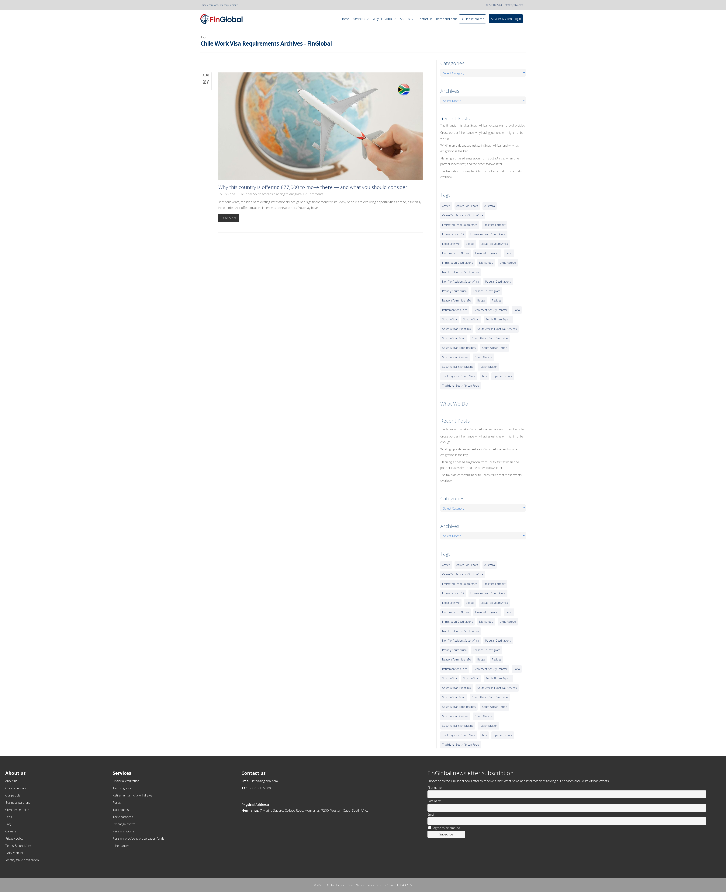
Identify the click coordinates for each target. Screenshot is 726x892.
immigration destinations (457, 262)
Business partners (17, 802)
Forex (117, 802)
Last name (434, 801)
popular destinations (498, 281)
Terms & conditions (18, 846)
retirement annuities (454, 310)
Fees (8, 817)
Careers (10, 831)
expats (470, 244)
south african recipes (455, 357)
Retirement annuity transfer (490, 310)
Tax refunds (121, 810)
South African (471, 319)
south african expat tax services (497, 329)
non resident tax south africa (460, 272)
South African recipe (494, 348)
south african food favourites (490, 338)
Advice (446, 206)
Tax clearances (123, 817)
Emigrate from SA (453, 234)
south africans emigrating (457, 366)
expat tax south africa (494, 244)
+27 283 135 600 (259, 788)
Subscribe (446, 834)
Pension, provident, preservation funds (138, 838)
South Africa (449, 319)
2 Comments (314, 194)
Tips (484, 376)
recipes (496, 300)
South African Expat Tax (456, 329)
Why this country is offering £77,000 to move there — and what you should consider (312, 187)
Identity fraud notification (22, 860)
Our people (12, 795)
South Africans (483, 357)
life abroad (486, 262)
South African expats (498, 319)
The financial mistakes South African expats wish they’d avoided (482, 125)
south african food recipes (459, 348)
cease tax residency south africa (462, 215)
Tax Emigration (123, 788)
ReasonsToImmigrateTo (456, 300)
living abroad (508, 262)
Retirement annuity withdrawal (133, 795)
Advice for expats (467, 206)
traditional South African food (460, 385)
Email (430, 814)
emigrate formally (494, 225)
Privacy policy (14, 838)
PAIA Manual (14, 853)
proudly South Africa (454, 291)
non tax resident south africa (460, 281)
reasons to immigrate (486, 291)
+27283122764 (494, 5)
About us (11, 781)
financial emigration (487, 253)
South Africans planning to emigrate (277, 194)
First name (434, 788)
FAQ (8, 824)
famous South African (455, 253)
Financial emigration (126, 781)
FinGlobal (229, 194)
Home (203, 5)
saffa (517, 310)
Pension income (123, 831)
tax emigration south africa (458, 376)
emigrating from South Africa (488, 234)
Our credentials (15, 788)
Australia (489, 206)
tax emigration (488, 366)
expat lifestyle (451, 244)
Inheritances (121, 846)
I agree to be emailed (446, 828)
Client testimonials (17, 810)
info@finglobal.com (513, 5)
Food (509, 253)
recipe (481, 300)
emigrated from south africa (459, 225)
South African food (453, 338)
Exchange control (124, 824)
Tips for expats (502, 376)
